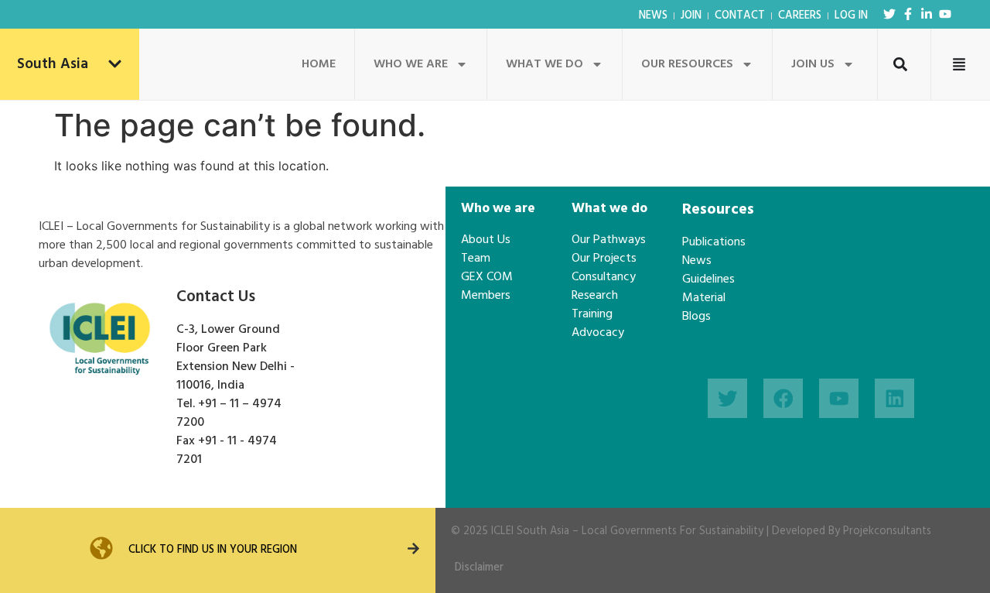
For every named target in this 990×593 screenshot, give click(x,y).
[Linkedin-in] (926, 14)
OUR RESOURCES (687, 64)
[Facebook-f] (908, 14)
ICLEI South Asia (530, 531)
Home (319, 64)
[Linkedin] (894, 398)
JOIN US (813, 64)
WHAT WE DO (544, 64)
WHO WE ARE (411, 64)
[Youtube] (945, 14)
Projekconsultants (887, 531)
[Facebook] (783, 398)
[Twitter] (889, 14)
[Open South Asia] (115, 64)
